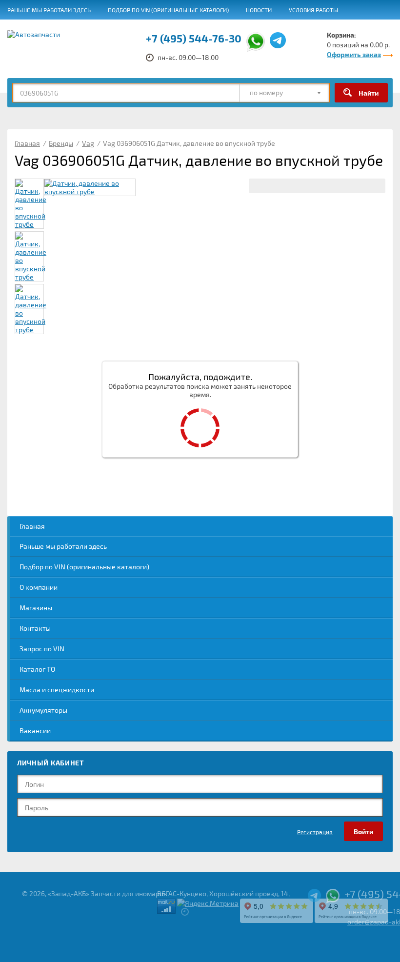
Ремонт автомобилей (81, 29)
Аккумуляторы (43, 710)
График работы (300, 29)
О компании (39, 587)
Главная (32, 526)
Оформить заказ (354, 54)
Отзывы (19, 29)
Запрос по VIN (42, 648)
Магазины (36, 607)
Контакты (35, 628)
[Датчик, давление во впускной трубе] (90, 187)
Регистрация (315, 831)
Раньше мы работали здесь (49, 9)
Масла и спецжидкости (57, 689)
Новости (259, 9)
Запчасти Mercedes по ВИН (173, 29)
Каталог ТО (37, 669)
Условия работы (313, 9)
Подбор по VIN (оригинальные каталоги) (168, 9)
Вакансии (245, 29)
